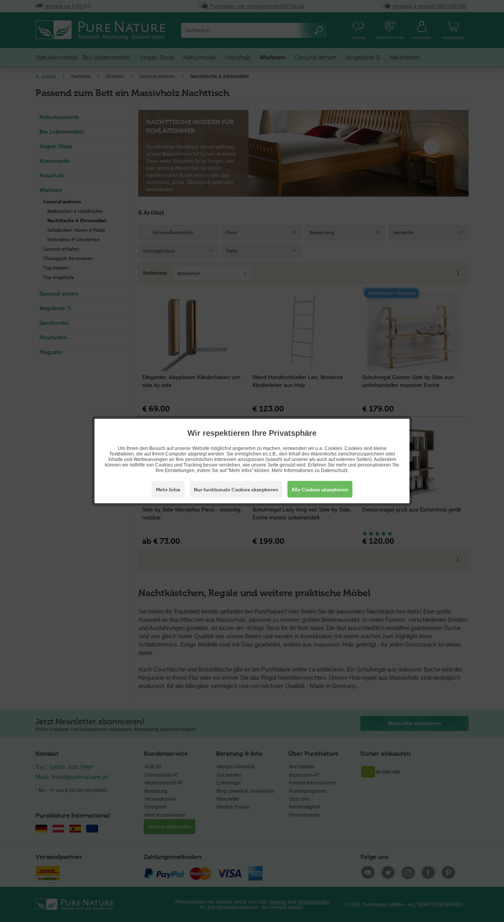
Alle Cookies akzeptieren (319, 490)
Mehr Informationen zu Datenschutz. (310, 470)
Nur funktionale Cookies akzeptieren (236, 490)
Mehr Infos (168, 490)
